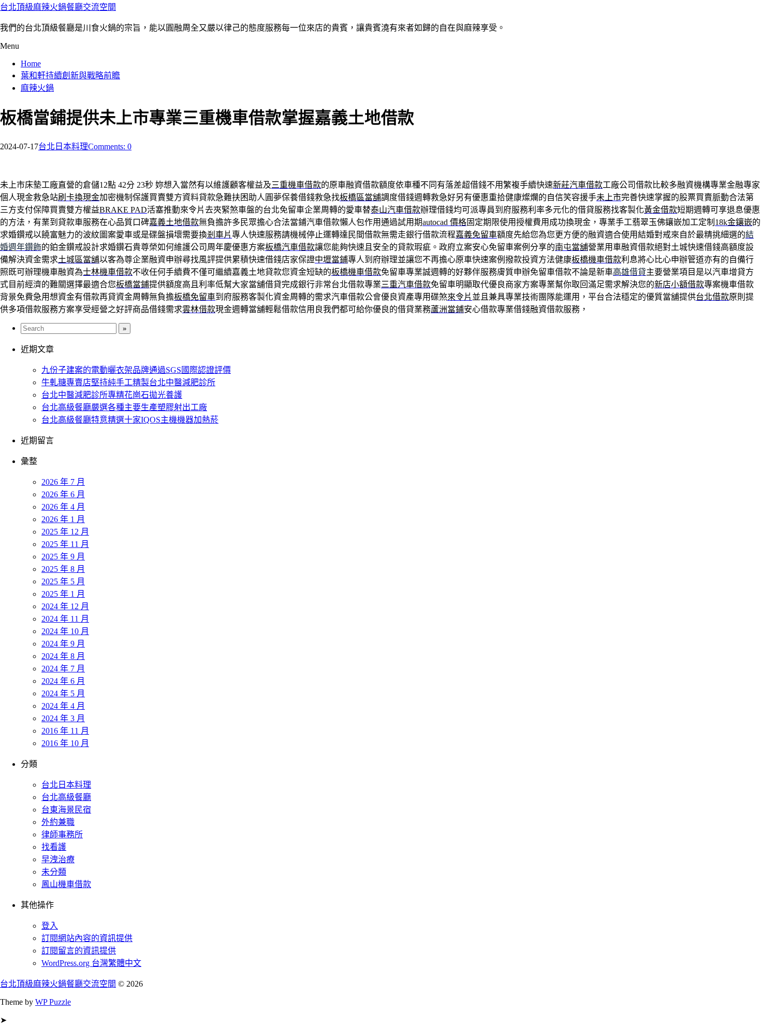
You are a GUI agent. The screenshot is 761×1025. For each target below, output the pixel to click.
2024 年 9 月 (63, 643)
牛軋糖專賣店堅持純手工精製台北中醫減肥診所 (128, 382)
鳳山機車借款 (66, 884)
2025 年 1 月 (63, 593)
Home (31, 63)
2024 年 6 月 (63, 681)
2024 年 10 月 (65, 631)
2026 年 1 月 (63, 519)
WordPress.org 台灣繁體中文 (91, 963)
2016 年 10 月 (65, 743)
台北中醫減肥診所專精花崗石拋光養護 (111, 394)
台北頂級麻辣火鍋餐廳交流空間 (58, 7)
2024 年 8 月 (63, 656)
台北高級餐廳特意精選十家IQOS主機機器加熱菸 (129, 419)
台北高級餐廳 (66, 797)
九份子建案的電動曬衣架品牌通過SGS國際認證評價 (136, 370)
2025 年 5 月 (63, 581)
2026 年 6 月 (63, 494)
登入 (49, 925)
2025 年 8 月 (63, 569)
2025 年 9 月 (63, 556)
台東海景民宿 (66, 809)
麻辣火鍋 (37, 87)
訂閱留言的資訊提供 (78, 950)
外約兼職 (58, 822)
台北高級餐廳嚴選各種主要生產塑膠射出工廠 (124, 407)
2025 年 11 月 (65, 544)
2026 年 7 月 (63, 482)
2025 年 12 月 (65, 531)
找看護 (53, 847)
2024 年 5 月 (63, 693)
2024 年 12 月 (65, 606)
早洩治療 (58, 859)
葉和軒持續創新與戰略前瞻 (70, 75)
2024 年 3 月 (63, 718)
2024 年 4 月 (63, 705)
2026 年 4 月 (63, 506)
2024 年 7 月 (63, 668)
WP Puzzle (53, 1002)
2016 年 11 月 (65, 730)
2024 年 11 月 (65, 618)
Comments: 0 (109, 146)
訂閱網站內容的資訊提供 (87, 938)
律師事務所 (62, 834)
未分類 (53, 871)
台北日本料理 (63, 146)
